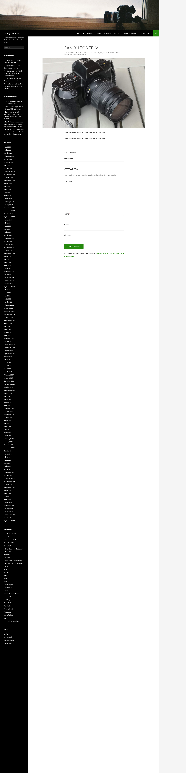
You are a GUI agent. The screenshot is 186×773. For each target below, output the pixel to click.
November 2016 (9, 448)
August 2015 (8, 490)
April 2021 (7, 299)
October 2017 (8, 417)
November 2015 (9, 481)
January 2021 (8, 308)
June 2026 (7, 147)
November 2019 (9, 348)
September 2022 (9, 253)
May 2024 (7, 193)
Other (116, 33)
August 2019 (8, 357)
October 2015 (8, 484)
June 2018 (7, 399)
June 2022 (7, 262)
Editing (6, 572)
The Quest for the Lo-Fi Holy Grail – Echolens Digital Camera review (13, 73)
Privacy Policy (146, 33)
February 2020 (9, 338)
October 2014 (8, 518)
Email (67, 224)
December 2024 (9, 171)
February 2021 (9, 305)
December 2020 (9, 311)
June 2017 (7, 427)
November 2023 (9, 211)
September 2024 (9, 180)
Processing (7, 612)
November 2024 (9, 174)
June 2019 (7, 363)
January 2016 (8, 475)
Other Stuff (7, 603)
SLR (5, 618)
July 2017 (7, 423)
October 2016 (8, 451)
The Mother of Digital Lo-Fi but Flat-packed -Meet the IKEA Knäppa (14, 86)
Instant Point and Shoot (11, 594)
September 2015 (9, 487)
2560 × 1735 (82, 53)
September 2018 (9, 390)
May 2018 (7, 402)
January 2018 (8, 411)
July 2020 (7, 326)
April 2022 (7, 265)
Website (67, 235)
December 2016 (9, 445)
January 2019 (8, 378)
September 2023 (9, 217)
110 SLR (6, 537)
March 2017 (8, 436)
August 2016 (8, 454)
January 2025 (8, 168)
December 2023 (9, 208)
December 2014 (9, 512)
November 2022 (9, 247)
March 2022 (8, 268)
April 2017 (7, 433)
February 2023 (9, 238)
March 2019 (8, 372)
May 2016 (7, 463)
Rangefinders (8, 615)
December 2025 (9, 162)
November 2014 (9, 515)
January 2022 (8, 275)
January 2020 (8, 341)
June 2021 (7, 293)
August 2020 (8, 323)
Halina (6, 591)
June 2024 (7, 189)
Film (99, 33)
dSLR (5, 569)
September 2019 (9, 354)
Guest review (8, 588)
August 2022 (8, 256)
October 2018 (8, 387)
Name (67, 213)
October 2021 (8, 284)
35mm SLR (7, 546)
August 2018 (8, 393)
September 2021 (9, 287)
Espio (5, 575)
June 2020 (7, 329)
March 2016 (8, 469)
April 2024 (7, 196)
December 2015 (9, 478)
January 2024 (8, 205)
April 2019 (7, 369)
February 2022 (9, 272)
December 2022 (9, 244)
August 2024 (8, 183)
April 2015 (7, 499)
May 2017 (7, 430)
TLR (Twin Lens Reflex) (11, 621)
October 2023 (8, 214)
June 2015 (7, 493)
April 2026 (7, 150)
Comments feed (9, 640)
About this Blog (130, 33)
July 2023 (7, 223)
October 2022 (8, 250)
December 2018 (9, 381)
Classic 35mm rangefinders (13, 560)
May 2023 (7, 229)
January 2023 (8, 241)
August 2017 (8, 420)
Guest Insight (8, 585)
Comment (69, 181)
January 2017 (8, 442)
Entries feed (8, 637)
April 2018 (7, 405)
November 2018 (9, 384)
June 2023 (7, 226)
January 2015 (8, 509)
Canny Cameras (11, 33)
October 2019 (8, 351)
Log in (6, 634)
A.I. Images (107, 33)
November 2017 (9, 414)
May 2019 (7, 366)
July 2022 (7, 259)
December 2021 (9, 278)
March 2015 (8, 503)
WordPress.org (9, 643)
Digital (6, 566)
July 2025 (7, 165)
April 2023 (7, 232)
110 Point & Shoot (10, 534)
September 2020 (9, 320)
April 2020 (7, 335)
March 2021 (8, 302)
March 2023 (8, 235)
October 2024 (8, 177)
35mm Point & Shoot (10, 543)
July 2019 (7, 360)
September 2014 (9, 521)
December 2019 (9, 344)
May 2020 (7, 332)
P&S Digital (7, 606)
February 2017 (9, 439)
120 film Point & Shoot (11, 540)
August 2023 (8, 220)
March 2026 (8, 153)
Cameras (79, 33)
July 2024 (7, 186)
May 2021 (7, 296)
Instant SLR (7, 597)
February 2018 (9, 408)
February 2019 (9, 375)
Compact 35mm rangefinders (13, 563)
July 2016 (7, 457)
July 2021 (7, 290)
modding (90, 33)
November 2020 (9, 314)
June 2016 (7, 460)
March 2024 (8, 199)
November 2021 (9, 281)
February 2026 (9, 156)
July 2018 (7, 396)
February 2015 (9, 506)
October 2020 (8, 317)
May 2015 (7, 496)
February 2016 (9, 472)
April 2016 (7, 466)
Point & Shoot (8, 609)
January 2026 (8, 159)
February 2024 (9, 202)
